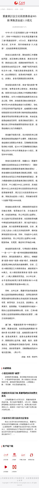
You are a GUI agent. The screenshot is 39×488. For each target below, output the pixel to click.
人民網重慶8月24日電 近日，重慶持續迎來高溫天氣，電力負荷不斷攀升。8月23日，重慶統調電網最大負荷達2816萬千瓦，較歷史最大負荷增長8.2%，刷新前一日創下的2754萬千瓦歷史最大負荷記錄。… (19, 404)
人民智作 (14, 471)
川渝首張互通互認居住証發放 (15, 418)
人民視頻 (5, 471)
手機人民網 (23, 459)
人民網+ (14, 459)
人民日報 (5, 459)
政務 (16, 9)
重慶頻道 (10, 9)
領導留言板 (31, 459)
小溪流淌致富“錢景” (11, 373)
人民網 (2, 9)
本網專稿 (7, 368)
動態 (21, 9)
